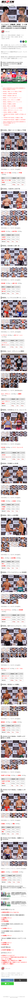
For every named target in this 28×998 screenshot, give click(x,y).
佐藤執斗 (3, 872)
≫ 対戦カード (4, 919)
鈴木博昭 (13, 558)
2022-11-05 (7, 31)
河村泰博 (21, 609)
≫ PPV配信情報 (5, 921)
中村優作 (3, 501)
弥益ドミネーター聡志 (6, 172)
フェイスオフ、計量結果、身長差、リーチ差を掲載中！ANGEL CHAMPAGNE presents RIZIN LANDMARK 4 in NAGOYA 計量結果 (14, 26)
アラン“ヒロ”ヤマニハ (6, 609)
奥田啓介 (3, 722)
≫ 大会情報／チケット (6, 917)
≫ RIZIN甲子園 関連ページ (7, 950)
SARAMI (3, 447)
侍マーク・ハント (18, 335)
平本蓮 (20, 172)
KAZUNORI (15, 872)
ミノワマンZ (4, 335)
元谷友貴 (3, 283)
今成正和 (3, 231)
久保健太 (3, 823)
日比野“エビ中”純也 (5, 775)
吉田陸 (19, 775)
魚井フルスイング (5, 668)
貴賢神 (19, 393)
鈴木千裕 (15, 231)
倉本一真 (15, 283)
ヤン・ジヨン (20, 668)
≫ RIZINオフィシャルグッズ (7, 955)
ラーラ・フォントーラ (18, 447)
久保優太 (15, 722)
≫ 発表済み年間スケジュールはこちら (10, 912)
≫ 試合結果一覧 (5, 944)
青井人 (2, 558)
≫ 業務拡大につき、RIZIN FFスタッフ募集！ (11, 960)
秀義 (14, 823)
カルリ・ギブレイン (5, 393)
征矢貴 (14, 501)
